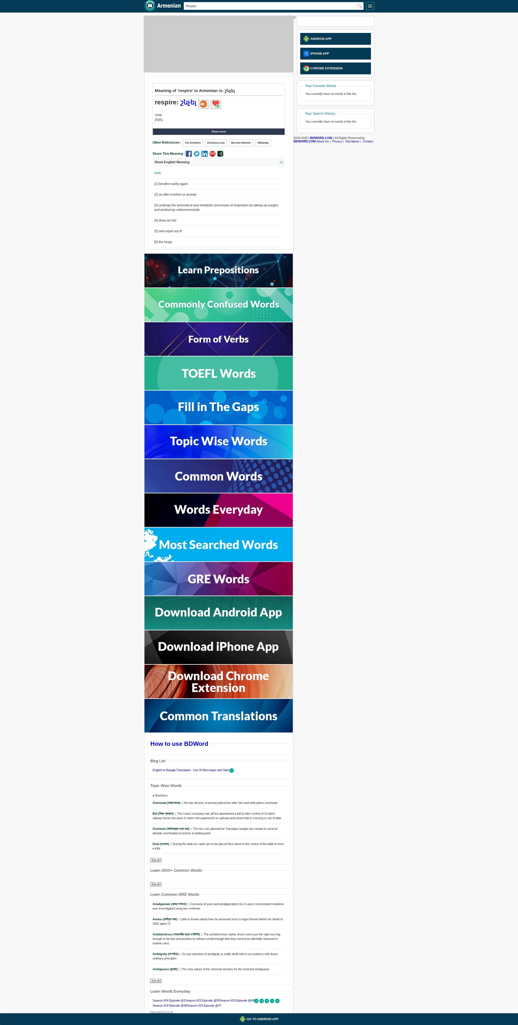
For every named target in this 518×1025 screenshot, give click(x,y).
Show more (218, 131)
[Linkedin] (205, 155)
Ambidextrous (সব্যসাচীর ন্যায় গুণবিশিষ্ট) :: (178, 934)
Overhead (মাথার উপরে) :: (168, 803)
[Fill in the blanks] (218, 423)
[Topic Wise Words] (218, 457)
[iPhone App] (218, 663)
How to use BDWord (179, 743)
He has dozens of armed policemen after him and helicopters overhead (215, 803)
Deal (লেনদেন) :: (163, 844)
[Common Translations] (218, 731)
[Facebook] (190, 155)
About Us (322, 141)
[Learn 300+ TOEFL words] (218, 389)
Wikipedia (263, 142)
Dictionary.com (216, 142)
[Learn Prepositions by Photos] (218, 286)
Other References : (167, 142)
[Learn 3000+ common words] (218, 491)
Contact (368, 141)
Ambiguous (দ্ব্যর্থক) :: (167, 969)
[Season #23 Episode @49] (267, 1002)
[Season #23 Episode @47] (277, 1002)
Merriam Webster (241, 142)
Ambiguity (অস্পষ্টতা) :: (167, 954)
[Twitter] (198, 155)
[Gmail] (213, 155)
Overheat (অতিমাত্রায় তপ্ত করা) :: (173, 828)
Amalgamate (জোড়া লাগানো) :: (171, 904)
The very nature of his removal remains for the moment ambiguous (211, 969)
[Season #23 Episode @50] (262, 1002)
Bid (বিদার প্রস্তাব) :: (165, 813)
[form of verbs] (218, 354)
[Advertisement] (217, 44)
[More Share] (220, 155)
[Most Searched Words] (218, 560)
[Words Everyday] (218, 526)
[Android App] (218, 628)
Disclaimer (352, 141)
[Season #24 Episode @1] (256, 1002)
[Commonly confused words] (218, 320)
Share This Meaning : (169, 153)
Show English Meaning (218, 162)
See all (156, 860)
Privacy (337, 141)
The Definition (193, 142)
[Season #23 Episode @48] (272, 1002)
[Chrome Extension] (218, 697)
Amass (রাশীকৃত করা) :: (167, 919)
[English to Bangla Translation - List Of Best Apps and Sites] (231, 771)
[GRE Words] (218, 594)
